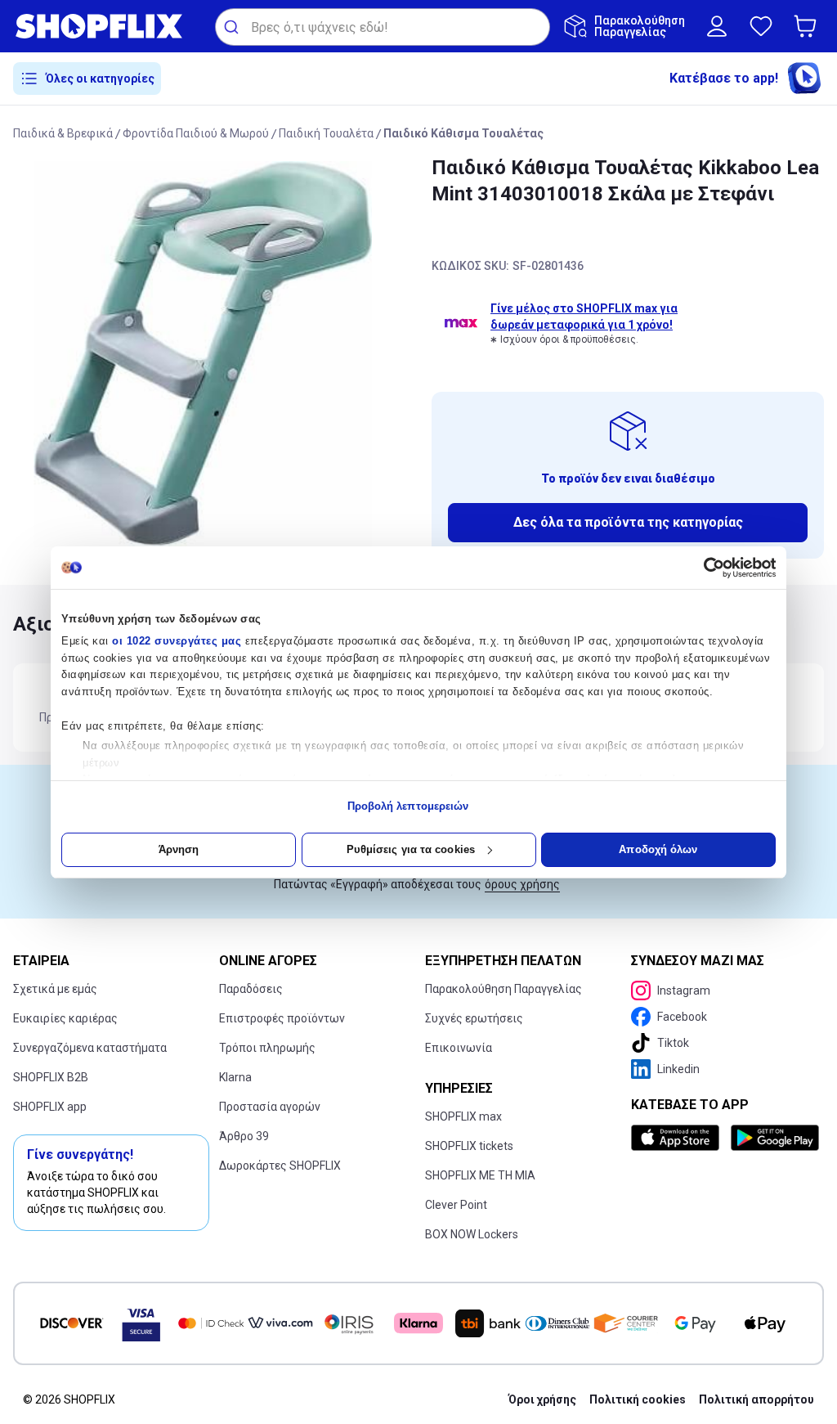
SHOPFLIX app (50, 1106)
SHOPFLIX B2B (50, 1077)
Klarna (235, 1077)
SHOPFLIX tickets (469, 1145)
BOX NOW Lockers (471, 1234)
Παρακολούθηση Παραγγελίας (503, 988)
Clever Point (456, 1204)
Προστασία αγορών (269, 1106)
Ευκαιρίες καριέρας (65, 1018)
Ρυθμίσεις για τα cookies (411, 849)
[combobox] (382, 27)
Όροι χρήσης (542, 1399)
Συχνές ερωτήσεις (474, 1018)
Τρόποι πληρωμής (267, 1047)
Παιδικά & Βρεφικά (63, 133)
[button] (808, 26)
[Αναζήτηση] (233, 27)
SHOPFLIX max (463, 1116)
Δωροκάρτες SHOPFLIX (280, 1165)
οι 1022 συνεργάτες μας (176, 641)
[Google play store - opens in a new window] (774, 1137)
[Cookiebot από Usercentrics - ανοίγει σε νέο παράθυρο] (704, 567)
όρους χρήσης (522, 884)
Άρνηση (179, 849)
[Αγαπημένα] (761, 26)
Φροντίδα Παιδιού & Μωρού (196, 133)
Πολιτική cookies (637, 1399)
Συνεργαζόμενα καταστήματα (90, 1047)
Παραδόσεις (251, 988)
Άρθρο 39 (244, 1136)
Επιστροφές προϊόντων (282, 1018)
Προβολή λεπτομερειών (408, 806)
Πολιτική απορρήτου (756, 1399)
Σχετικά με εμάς (55, 988)
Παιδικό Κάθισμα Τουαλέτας (463, 133)
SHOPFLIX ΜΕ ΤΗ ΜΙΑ (480, 1175)
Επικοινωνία (458, 1047)
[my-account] (717, 26)
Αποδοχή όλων (658, 849)
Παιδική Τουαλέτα (326, 133)
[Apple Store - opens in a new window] (677, 1137)
